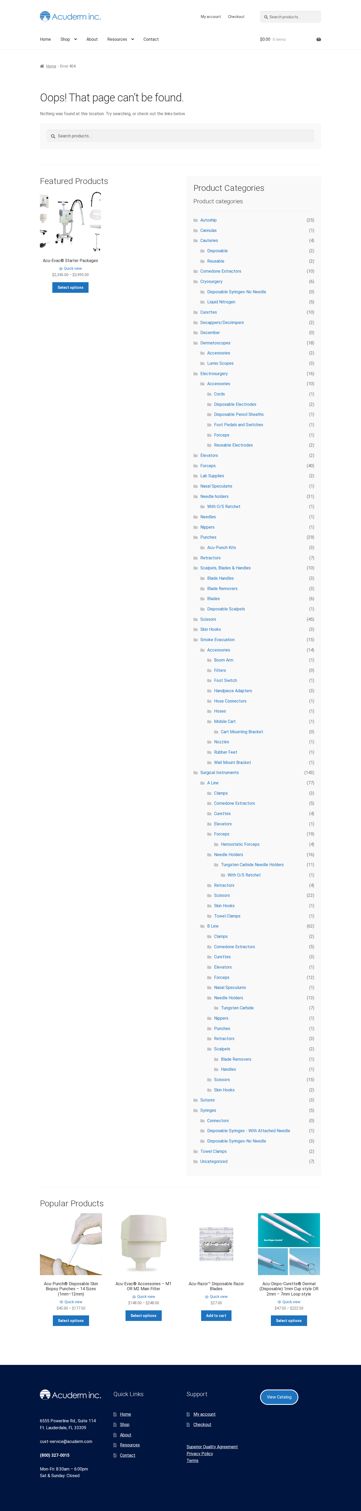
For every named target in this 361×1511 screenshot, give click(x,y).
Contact (151, 39)
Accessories (218, 353)
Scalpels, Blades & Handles (225, 567)
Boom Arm (223, 660)
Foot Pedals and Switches (238, 424)
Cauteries (209, 240)
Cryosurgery (211, 281)
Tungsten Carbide (237, 1007)
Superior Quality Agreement (212, 1446)
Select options (71, 287)
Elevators (209, 455)
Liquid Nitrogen (221, 301)
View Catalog (279, 1397)
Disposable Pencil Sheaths (239, 414)
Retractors (210, 557)
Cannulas (208, 230)
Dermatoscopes (215, 342)
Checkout (236, 17)
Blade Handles (220, 578)
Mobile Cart (225, 721)
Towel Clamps (227, 916)
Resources (117, 39)
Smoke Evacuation (217, 639)
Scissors (208, 619)
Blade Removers (222, 588)
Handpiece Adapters (233, 690)
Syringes (208, 1110)
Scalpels (222, 1048)
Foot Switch (225, 680)
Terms (192, 1460)
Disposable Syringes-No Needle (236, 291)
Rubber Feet (225, 752)
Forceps (221, 435)
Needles (208, 516)
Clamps (221, 793)
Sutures (207, 1100)
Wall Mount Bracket (232, 762)
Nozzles (221, 741)
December (210, 332)
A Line (213, 782)
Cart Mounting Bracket (242, 731)
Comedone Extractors (220, 271)
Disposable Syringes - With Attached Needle (248, 1130)
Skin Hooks (210, 629)
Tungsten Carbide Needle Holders (252, 864)
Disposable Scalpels (226, 608)
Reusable (215, 261)
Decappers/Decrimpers (222, 322)
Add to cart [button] (216, 1316)
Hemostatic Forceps (240, 844)
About (92, 39)
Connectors (218, 1120)
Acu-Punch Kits (221, 547)
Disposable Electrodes (235, 404)
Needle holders (214, 496)
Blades (213, 598)
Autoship (208, 220)
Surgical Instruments (219, 772)
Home (45, 39)
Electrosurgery (214, 373)
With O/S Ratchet (223, 506)
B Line (213, 926)
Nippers (207, 527)
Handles (228, 1069)
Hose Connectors (230, 701)
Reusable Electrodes (233, 445)
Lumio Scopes (220, 363)
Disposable (217, 250)
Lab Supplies (212, 475)
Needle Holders (228, 854)
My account (211, 17)
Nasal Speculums (216, 486)
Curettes (208, 312)
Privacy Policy (200, 1453)
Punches (208, 537)
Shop (65, 39)
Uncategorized (214, 1161)
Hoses (220, 711)
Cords (219, 394)
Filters (220, 670)
